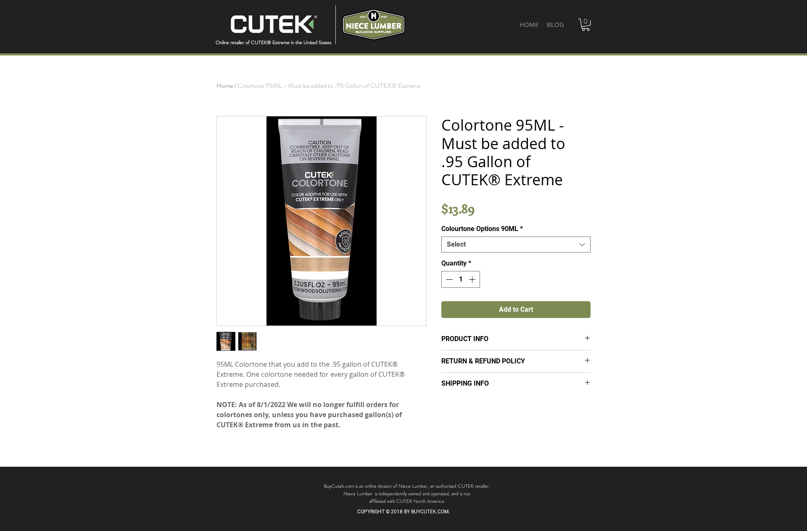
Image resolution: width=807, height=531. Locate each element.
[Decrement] (448, 279)
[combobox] (516, 244)
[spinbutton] (460, 279)
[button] (585, 24)
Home (224, 85)
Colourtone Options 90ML (482, 229)
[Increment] (473, 279)
